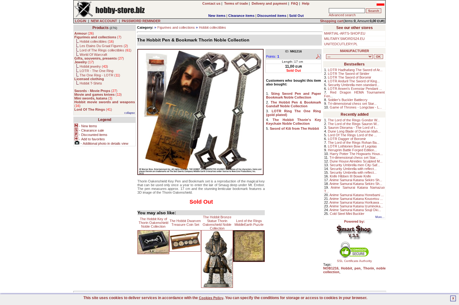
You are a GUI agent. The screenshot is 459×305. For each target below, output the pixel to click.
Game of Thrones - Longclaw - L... (356, 107)
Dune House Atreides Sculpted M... (356, 161)
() (84, 33)
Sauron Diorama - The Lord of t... (353, 127)
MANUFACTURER (354, 51)
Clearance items (241, 15)
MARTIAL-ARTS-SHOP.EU (344, 33)
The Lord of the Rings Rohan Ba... (353, 142)
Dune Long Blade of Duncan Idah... (354, 131)
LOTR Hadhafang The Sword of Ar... (355, 70)
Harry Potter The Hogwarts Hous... (356, 154)
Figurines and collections (176, 27)
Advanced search (342, 15)
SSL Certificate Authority (354, 261)
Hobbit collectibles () (97, 41)
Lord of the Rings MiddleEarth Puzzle (249, 222)
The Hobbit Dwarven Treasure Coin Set (185, 222)
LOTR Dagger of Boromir (347, 139)
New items (216, 15)
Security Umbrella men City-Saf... (355, 165)
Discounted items (271, 15)
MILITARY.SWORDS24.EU (344, 39)
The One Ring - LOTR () (100, 75)
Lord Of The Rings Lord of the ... (352, 135)
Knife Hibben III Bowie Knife (350, 176)
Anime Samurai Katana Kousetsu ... (356, 199)
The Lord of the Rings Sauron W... (353, 124)
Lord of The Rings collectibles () (105, 50)
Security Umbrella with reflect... (353, 169)
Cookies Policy (211, 298)
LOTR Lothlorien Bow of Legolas (352, 146)
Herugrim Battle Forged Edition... (352, 150)
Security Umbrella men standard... (353, 85)
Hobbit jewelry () (94, 66)
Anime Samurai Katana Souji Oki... (355, 210)
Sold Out (296, 15)
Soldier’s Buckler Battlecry (348, 100)
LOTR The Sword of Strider (348, 73)
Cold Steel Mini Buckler (347, 213)
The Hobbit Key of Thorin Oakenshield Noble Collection (153, 222)
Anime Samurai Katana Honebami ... (356, 195)
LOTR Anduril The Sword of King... (354, 81)
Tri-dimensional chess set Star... (352, 103)
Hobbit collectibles (212, 27)
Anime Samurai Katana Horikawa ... (356, 202)
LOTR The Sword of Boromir (349, 77)
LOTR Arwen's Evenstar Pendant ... (355, 88)
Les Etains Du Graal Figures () (104, 46)
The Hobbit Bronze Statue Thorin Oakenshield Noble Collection (217, 222)
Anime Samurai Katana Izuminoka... (356, 206)
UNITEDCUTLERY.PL (341, 44)
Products (100, 28)
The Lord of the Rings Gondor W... (354, 120)
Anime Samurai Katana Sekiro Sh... (355, 180)
